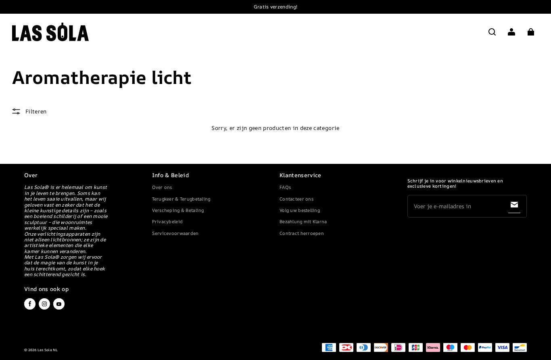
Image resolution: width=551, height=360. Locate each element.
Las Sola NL (48, 349)
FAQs (285, 187)
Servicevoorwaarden (175, 233)
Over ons (162, 187)
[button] (492, 32)
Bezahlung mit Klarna (303, 221)
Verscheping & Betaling (178, 210)
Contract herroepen (302, 233)
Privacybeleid (167, 221)
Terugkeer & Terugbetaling (181, 199)
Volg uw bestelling (300, 210)
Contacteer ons (296, 199)
